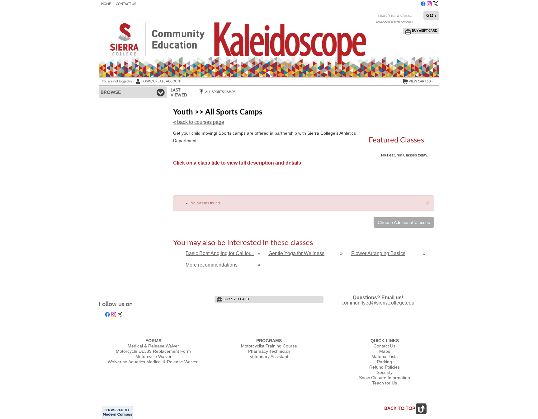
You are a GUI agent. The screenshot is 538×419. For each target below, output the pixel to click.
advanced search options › (394, 22)
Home (106, 4)
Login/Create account (161, 81)
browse (111, 92)
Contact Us (126, 4)
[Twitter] (435, 3)
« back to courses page (198, 122)
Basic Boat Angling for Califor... (220, 253)
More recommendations (212, 265)
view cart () (420, 81)
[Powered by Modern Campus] (117, 412)
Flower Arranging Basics (378, 253)
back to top (399, 408)
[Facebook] (423, 3)
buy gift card (424, 30)
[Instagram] (429, 3)
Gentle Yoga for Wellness (296, 253)
